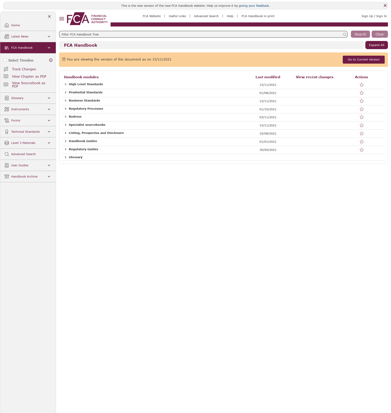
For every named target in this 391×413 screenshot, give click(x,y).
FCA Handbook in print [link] (258, 16)
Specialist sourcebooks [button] (87, 124)
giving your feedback (254, 5)
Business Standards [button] (84, 100)
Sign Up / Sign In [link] (374, 16)
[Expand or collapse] (65, 84)
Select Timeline (20, 60)
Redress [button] (75, 116)
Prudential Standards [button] (85, 92)
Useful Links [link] (177, 16)
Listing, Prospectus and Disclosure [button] (96, 133)
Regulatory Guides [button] (83, 149)
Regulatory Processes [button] (86, 108)
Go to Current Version (364, 59)
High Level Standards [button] (86, 84)
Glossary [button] (75, 157)
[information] (51, 60)
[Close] (385, 5)
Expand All (376, 45)
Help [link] (230, 16)
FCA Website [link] (152, 16)
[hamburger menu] (61, 18)
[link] (87, 18)
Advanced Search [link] (206, 16)
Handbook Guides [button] (83, 141)
